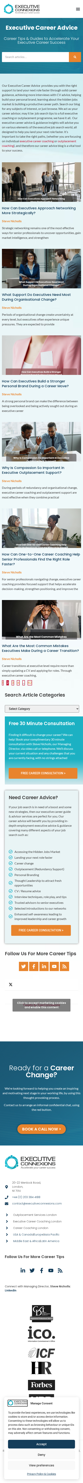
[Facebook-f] (33, 966)
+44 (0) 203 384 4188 (26, 1197)
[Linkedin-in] (44, 966)
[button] (78, 9)
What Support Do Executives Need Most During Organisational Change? (36, 297)
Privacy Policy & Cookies (41, 1473)
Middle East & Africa (26, 1241)
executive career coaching (37, 141)
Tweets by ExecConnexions (41, 1005)
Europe (38, 1234)
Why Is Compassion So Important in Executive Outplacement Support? (33, 470)
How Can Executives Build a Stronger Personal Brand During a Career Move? (35, 383)
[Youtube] (54, 966)
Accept (41, 1444)
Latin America (50, 1241)
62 (30, 682)
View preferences (41, 1465)
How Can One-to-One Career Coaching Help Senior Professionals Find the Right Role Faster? (41, 559)
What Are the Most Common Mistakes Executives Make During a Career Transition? (40, 648)
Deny (41, 1455)
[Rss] (64, 966)
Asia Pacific (51, 1234)
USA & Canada (23, 1234)
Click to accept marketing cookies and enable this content (41, 1005)
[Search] (75, 57)
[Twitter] (23, 966)
